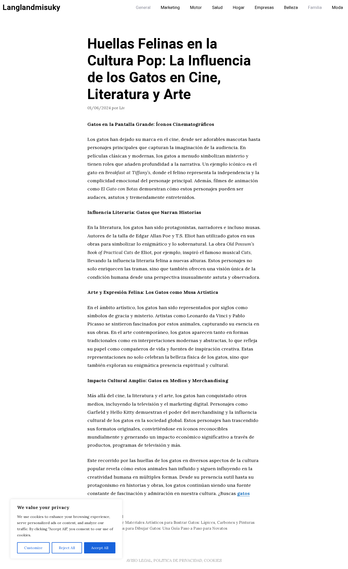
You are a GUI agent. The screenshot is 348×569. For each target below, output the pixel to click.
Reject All (67, 548)
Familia (315, 7)
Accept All (99, 548)
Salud (217, 7)
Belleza (291, 7)
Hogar (239, 7)
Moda (337, 7)
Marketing (170, 7)
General (143, 7)
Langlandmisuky (31, 7)
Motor (196, 7)
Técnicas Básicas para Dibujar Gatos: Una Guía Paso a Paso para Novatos (160, 528)
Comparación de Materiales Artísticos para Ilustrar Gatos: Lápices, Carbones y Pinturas (174, 522)
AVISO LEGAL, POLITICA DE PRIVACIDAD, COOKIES (174, 560)
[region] (66, 529)
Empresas (264, 7)
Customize (33, 548)
